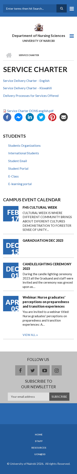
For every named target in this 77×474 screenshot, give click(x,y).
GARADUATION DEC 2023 (43, 240)
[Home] (38, 26)
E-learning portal (20, 184)
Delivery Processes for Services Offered (31, 95)
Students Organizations (24, 145)
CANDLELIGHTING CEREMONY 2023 (47, 266)
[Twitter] (41, 117)
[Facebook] (7, 117)
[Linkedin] (30, 117)
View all (29, 335)
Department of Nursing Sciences (38, 35)
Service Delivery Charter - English (26, 80)
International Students (23, 153)
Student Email (17, 161)
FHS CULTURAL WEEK (40, 207)
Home (39, 434)
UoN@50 (39, 454)
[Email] (64, 117)
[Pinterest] (52, 117)
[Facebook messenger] (18, 117)
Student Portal (18, 168)
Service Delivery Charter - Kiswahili (27, 88)
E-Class (13, 176)
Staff (39, 441)
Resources (38, 448)
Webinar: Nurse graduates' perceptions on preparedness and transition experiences (46, 301)
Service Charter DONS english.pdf (30, 111)
